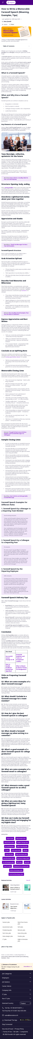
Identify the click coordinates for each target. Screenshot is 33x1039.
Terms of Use (7, 1032)
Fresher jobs (21, 936)
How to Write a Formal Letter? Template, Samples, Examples (15, 888)
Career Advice (9, 955)
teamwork (23, 290)
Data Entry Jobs (22, 933)
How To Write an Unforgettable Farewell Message (16, 496)
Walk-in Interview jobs (23, 940)
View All (28, 880)
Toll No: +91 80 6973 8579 (13, 1008)
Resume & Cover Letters (14, 904)
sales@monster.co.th (11, 1015)
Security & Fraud (7, 1029)
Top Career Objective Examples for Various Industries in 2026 (15, 907)
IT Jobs (7, 850)
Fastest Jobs (6, 922)
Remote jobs (21, 930)
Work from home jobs (23, 923)
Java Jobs (27, 862)
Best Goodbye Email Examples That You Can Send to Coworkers (16, 313)
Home (2, 955)
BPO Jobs (19, 862)
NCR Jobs (20, 927)
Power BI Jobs (9, 854)
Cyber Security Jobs (22, 846)
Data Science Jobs (9, 842)
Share (12, 24)
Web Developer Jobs (21, 854)
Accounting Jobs (9, 846)
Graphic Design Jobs (22, 842)
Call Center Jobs (16, 850)
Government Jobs (8, 927)
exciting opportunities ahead (12, 357)
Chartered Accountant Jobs (21, 866)
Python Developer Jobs (16, 870)
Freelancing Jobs (7, 930)
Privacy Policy (19, 1029)
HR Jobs (25, 850)
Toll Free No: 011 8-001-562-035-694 (14, 1011)
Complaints (24, 1032)
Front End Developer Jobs (16, 874)
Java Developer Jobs (8, 858)
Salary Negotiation (15, 885)
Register (12, 2)
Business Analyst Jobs (23, 858)
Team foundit (7, 21)
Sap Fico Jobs (7, 866)
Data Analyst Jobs (21, 838)
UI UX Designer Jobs (8, 862)
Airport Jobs (10, 838)
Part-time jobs (7, 933)
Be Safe (16, 1032)
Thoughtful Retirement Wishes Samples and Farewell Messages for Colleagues (15, 433)
